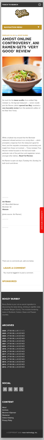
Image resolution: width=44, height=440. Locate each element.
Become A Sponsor (9, 412)
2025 (4, 333)
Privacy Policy (7, 420)
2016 (4, 356)
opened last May (25, 105)
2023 (4, 338)
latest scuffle (19, 100)
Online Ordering (8, 418)
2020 (4, 346)
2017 (4, 354)
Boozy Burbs (23, 35)
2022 (4, 341)
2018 (4, 351)
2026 (4, 330)
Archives (5, 410)
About (4, 407)
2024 (4, 336)
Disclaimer (6, 415)
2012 (4, 367)
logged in (16, 273)
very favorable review (10, 108)
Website (5, 209)
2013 (4, 364)
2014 (4, 362)
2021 (4, 343)
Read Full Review (25, 156)
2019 (4, 349)
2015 (4, 359)
